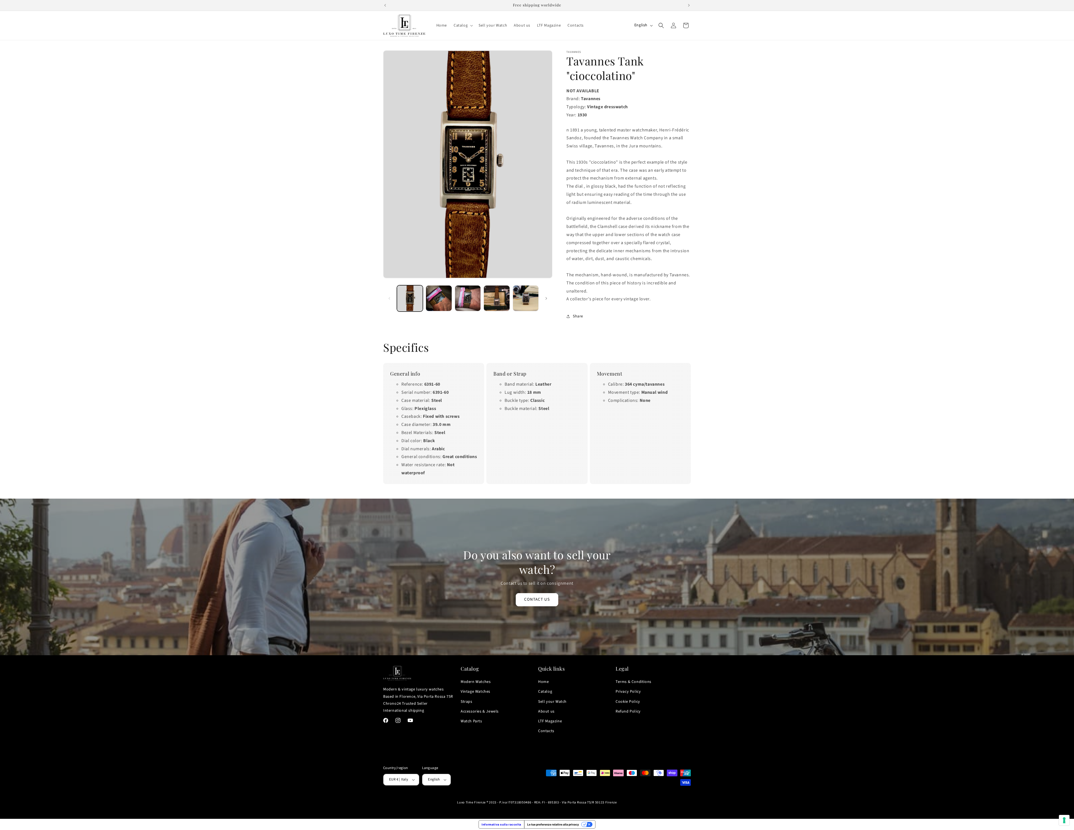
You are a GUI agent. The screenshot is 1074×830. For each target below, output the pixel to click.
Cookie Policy (628, 701)
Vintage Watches (475, 691)
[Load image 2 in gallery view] (439, 298)
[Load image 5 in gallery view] (526, 298)
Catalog (545, 691)
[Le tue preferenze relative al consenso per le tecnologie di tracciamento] (1064, 820)
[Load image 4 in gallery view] (497, 298)
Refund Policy (628, 711)
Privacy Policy (628, 691)
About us (546, 711)
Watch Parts (471, 721)
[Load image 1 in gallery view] (410, 298)
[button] (462, 25)
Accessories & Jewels (480, 711)
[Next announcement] (689, 5)
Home (543, 682)
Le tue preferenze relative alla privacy (553, 824)
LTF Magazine (550, 721)
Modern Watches (476, 682)
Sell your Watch (552, 701)
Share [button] (578, 316)
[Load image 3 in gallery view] (468, 298)
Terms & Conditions (633, 682)
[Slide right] (546, 298)
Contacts (546, 731)
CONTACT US (537, 599)
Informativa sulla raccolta (501, 824)
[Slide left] (389, 298)
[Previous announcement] (385, 5)
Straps (466, 701)
